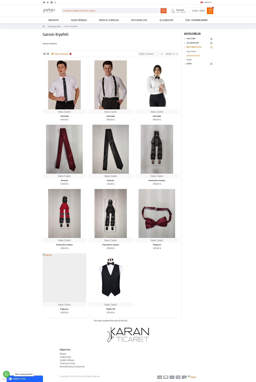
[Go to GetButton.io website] (6, 379)
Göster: (169, 54)
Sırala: (142, 54)
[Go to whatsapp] (6, 374)
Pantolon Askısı (157, 180)
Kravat (64, 180)
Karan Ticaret (64, 111)
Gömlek (64, 116)
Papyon (157, 244)
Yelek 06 (110, 309)
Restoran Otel (55, 26)
